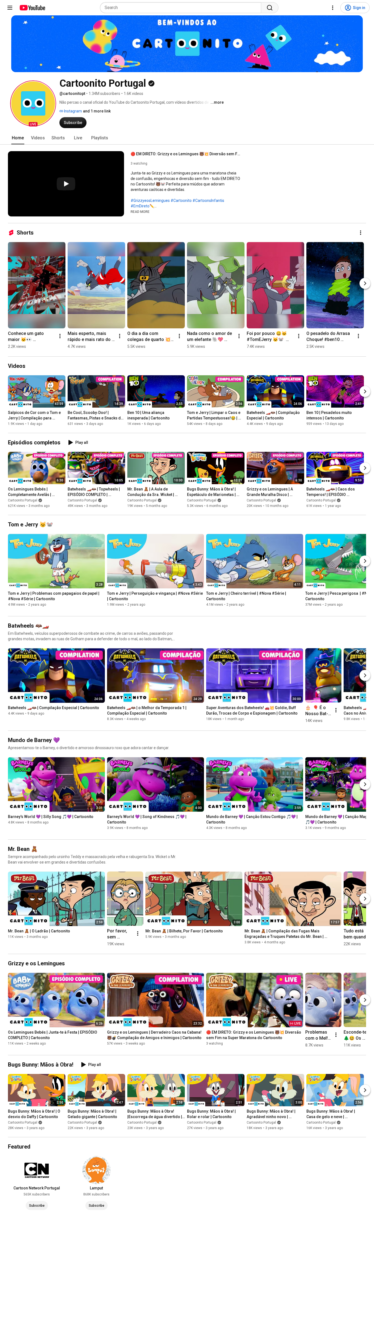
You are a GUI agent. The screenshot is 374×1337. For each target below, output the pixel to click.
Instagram (72, 111)
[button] (33, 103)
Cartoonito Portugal (22, 500)
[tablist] (187, 138)
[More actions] (360, 232)
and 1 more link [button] (97, 111)
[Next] (364, 283)
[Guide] (10, 7)
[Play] (66, 183)
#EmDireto (140, 206)
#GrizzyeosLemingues (150, 200)
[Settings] (332, 7)
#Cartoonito (181, 200)
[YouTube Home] (32, 7)
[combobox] (182, 7)
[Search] (269, 7)
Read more (140, 212)
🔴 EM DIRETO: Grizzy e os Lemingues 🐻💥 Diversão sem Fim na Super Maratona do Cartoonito (185, 154)
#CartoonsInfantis (208, 200)
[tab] (17, 138)
